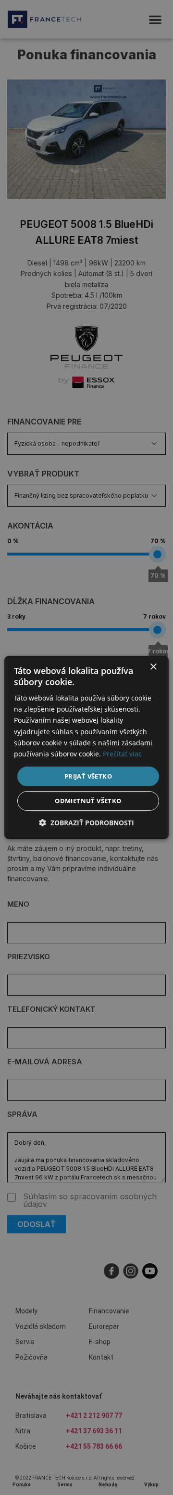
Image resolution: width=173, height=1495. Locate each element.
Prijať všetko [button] (88, 776)
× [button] (153, 667)
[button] (86, 822)
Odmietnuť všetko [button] (88, 800)
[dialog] (86, 747)
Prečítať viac (122, 753)
